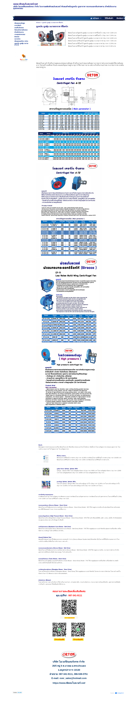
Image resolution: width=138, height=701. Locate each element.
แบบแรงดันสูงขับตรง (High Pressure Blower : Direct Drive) (55, 516)
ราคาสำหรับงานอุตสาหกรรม (45, 494)
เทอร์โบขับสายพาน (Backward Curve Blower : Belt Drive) (54, 527)
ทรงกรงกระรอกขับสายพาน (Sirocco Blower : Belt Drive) (54, 548)
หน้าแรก (38, 23)
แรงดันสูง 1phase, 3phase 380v (66, 482)
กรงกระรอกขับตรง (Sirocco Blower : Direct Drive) (52, 505)
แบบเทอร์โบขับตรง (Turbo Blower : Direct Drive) (52, 559)
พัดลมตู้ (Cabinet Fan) (44, 537)
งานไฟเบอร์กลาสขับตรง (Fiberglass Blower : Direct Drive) (55, 569)
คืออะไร (40, 445)
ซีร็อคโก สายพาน (61, 456)
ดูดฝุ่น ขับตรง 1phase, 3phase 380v (67, 469)
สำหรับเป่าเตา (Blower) (44, 580)
